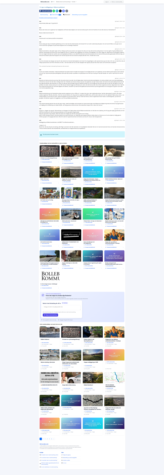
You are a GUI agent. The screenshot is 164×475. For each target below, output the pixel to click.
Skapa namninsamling (51, 315)
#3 (115, 36)
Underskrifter (55, 14)
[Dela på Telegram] (57, 11)
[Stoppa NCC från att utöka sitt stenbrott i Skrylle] (71, 176)
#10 (115, 91)
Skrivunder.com (44, 1)
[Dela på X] (60, 11)
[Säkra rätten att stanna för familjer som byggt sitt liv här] (71, 155)
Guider (41, 452)
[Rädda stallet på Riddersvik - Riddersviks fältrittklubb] (93, 197)
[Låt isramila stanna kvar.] (50, 238)
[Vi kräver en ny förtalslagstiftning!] (50, 154)
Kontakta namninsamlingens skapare (48, 18)
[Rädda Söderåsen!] (50, 175)
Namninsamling (44, 14)
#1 (115, 21)
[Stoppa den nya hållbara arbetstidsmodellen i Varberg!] (114, 239)
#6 (115, 59)
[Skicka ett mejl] (63, 11)
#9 (115, 78)
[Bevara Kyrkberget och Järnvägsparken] (93, 239)
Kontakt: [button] (74, 1)
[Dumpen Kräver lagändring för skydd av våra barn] (93, 260)
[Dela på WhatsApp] (53, 11)
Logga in (107, 1)
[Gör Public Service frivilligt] (50, 196)
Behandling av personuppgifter (79, 14)
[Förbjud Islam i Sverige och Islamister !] (93, 217)
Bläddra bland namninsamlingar (63, 1)
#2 (115, 27)
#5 (115, 49)
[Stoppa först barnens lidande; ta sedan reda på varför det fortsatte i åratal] (114, 197)
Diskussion (67, 14)
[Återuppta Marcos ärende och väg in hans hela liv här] (71, 197)
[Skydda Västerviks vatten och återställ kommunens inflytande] (114, 218)
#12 (115, 108)
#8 (115, 69)
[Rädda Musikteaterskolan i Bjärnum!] (114, 175)
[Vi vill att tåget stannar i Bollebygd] (50, 280)
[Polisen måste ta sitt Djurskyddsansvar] (93, 155)
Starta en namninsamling (117, 1)
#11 (115, 101)
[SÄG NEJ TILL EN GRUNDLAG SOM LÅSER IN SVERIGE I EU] (50, 218)
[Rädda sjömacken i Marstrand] (71, 217)
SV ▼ (53, 1)
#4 (115, 42)
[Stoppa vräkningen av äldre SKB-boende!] (71, 260)
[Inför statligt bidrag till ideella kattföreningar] (114, 155)
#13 (115, 120)
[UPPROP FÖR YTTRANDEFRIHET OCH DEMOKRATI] (71, 239)
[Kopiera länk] (66, 11)
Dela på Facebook (46, 11)
